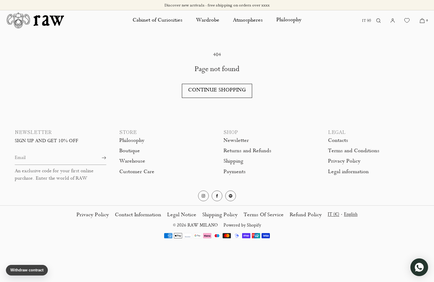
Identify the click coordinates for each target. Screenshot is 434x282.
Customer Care (136, 172)
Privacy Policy (344, 162)
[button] (378, 20)
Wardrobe (207, 21)
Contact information (138, 215)
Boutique (129, 151)
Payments (234, 172)
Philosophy (288, 20)
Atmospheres (248, 21)
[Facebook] (217, 195)
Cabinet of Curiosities (157, 21)
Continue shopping (217, 91)
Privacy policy (92, 215)
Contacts (338, 141)
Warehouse (132, 162)
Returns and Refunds (247, 151)
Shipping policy (220, 215)
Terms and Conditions (353, 151)
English (351, 214)
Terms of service (264, 215)
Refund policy (306, 215)
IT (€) (366, 20)
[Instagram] (203, 195)
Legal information (348, 172)
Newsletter (236, 141)
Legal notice (181, 215)
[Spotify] (230, 195)
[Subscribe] (99, 158)
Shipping (233, 162)
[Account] (392, 20)
